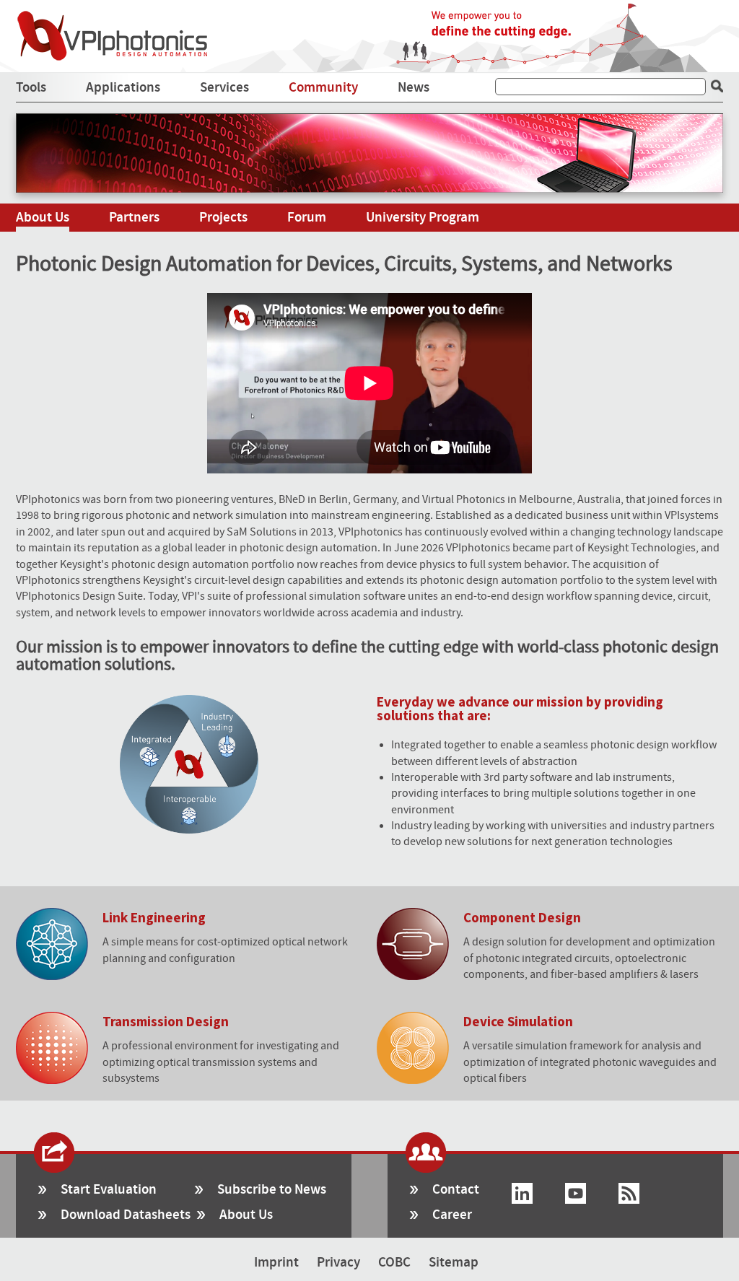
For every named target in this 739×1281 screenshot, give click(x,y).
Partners (134, 218)
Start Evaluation (109, 1190)
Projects (223, 218)
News (413, 88)
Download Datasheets (126, 1215)
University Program (422, 218)
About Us (42, 218)
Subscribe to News (271, 1190)
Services (224, 88)
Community (323, 88)
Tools (31, 88)
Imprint (276, 1263)
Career (452, 1215)
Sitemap (453, 1263)
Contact (455, 1190)
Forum (306, 218)
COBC (394, 1263)
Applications (123, 88)
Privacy (338, 1263)
